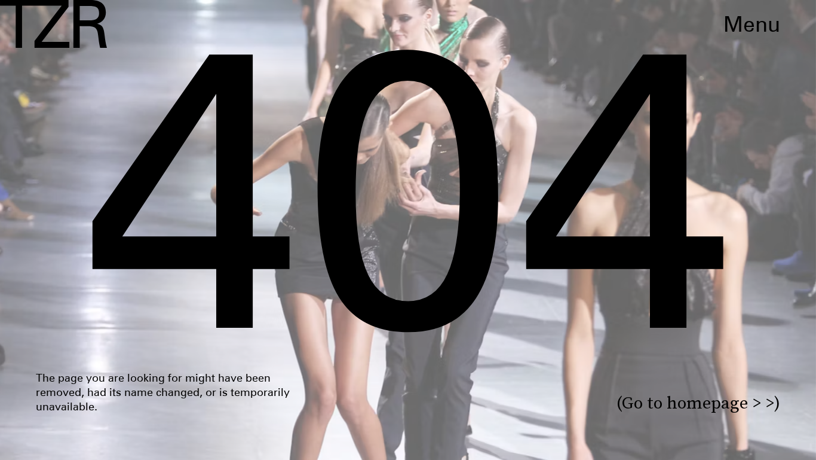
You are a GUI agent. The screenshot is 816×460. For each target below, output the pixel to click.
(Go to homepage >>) (698, 403)
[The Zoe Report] (53, 24)
